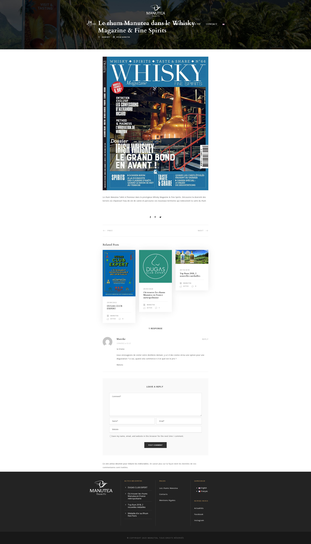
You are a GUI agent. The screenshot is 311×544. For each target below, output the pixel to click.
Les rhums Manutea (168, 488)
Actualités (161, 24)
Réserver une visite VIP (187, 24)
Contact (211, 24)
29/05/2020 (148, 289)
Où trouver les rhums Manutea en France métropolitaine (154, 295)
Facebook (198, 514)
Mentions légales (167, 500)
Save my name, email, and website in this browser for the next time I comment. (148, 436)
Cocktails (142, 24)
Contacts (163, 494)
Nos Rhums (108, 24)
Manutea (114, 316)
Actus (113, 319)
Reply (205, 339)
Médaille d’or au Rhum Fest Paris (138, 514)
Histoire (125, 24)
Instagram (199, 520)
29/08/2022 (112, 302)
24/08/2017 (106, 37)
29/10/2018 (185, 270)
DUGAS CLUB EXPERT (114, 307)
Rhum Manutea (123, 37)
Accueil (91, 24)
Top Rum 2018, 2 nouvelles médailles (190, 275)
